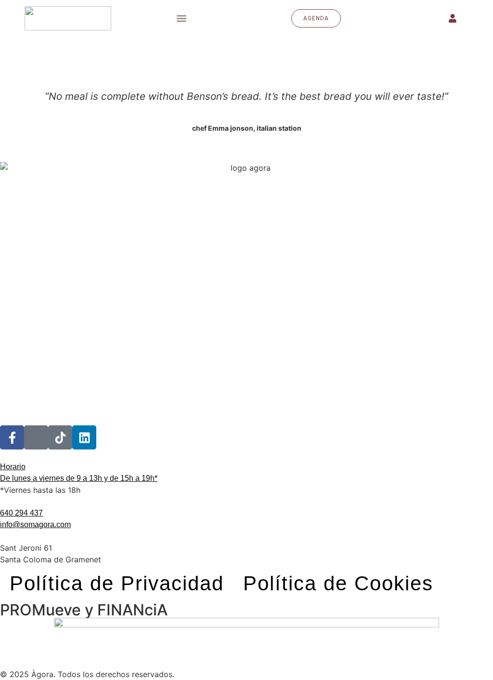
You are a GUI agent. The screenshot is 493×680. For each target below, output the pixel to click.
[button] (181, 18)
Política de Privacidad (117, 583)
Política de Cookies (338, 583)
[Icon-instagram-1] (36, 437)
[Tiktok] (60, 437)
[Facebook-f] (12, 437)
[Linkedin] (84, 437)
